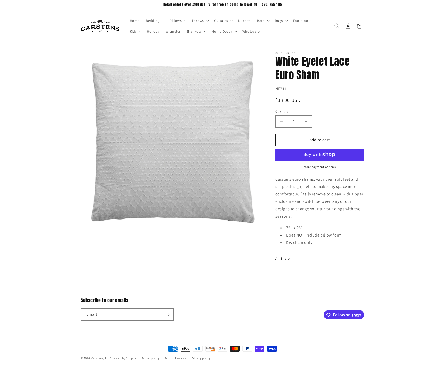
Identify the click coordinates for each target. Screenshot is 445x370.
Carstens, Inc (100, 358)
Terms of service (175, 358)
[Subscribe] (167, 315)
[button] (154, 20)
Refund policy (150, 358)
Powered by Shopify (123, 358)
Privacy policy (200, 358)
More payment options (320, 167)
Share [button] (285, 258)
